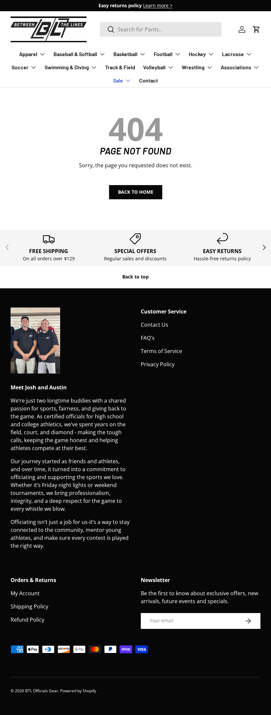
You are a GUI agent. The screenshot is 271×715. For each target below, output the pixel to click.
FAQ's (148, 337)
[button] (256, 29)
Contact (148, 80)
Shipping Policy (29, 606)
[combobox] (160, 29)
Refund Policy (27, 619)
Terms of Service (161, 351)
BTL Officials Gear (41, 691)
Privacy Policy (157, 364)
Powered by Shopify (78, 691)
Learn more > (158, 5)
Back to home (135, 192)
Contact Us (154, 324)
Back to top (135, 277)
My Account (25, 593)
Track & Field (120, 67)
